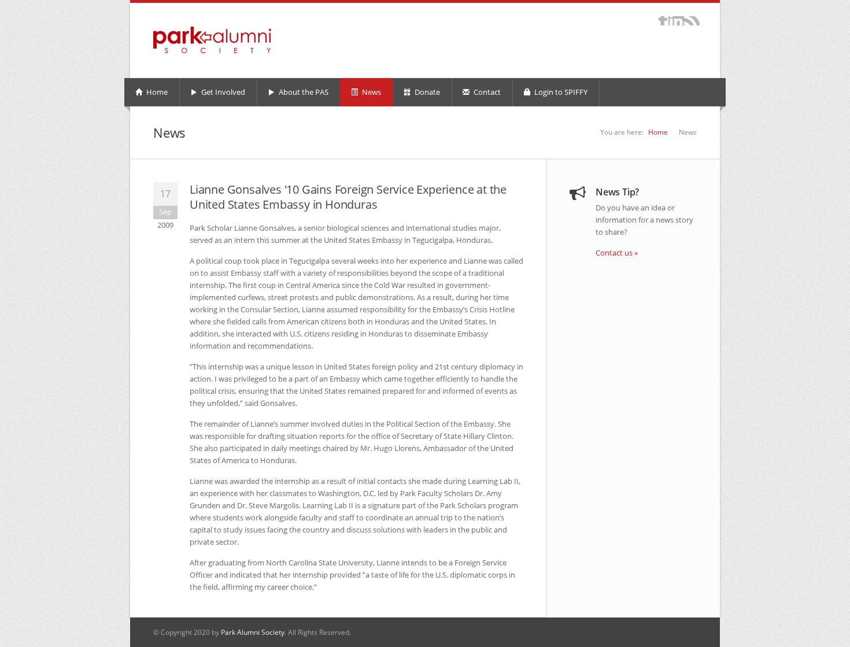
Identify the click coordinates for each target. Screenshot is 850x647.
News (370, 92)
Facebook (663, 20)
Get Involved (222, 92)
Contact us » (617, 252)
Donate (426, 92)
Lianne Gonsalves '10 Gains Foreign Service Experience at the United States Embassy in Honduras (348, 197)
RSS (692, 20)
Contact (486, 92)
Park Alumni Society (252, 632)
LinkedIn (676, 20)
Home (156, 92)
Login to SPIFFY (560, 92)
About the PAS (302, 92)
